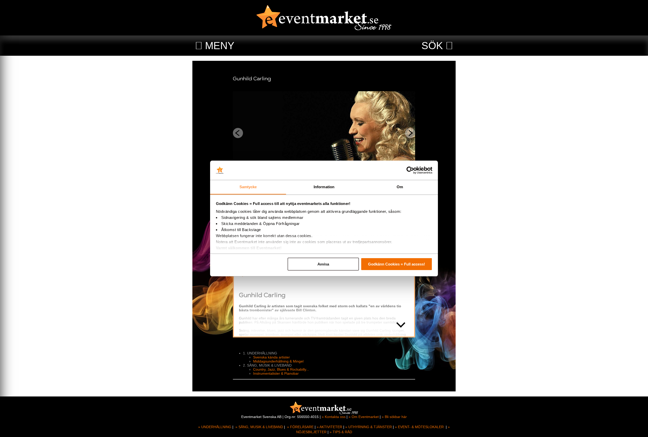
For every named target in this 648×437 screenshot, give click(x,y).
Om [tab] (400, 187)
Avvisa (323, 264)
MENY (219, 45)
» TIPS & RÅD (341, 432)
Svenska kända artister (271, 357)
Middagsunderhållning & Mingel (278, 361)
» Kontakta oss (334, 417)
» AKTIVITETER (329, 427)
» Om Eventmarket (364, 417)
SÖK (432, 45)
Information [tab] (324, 187)
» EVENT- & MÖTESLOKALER (419, 427)
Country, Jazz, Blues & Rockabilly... (281, 369)
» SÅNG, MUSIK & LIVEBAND (259, 427)
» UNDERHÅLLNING (214, 427)
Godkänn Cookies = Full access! (396, 264)
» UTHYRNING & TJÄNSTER (368, 427)
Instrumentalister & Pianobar (276, 373)
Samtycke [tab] (248, 187)
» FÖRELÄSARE (300, 427)
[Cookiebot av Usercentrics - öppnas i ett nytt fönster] (410, 170)
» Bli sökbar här (394, 417)
